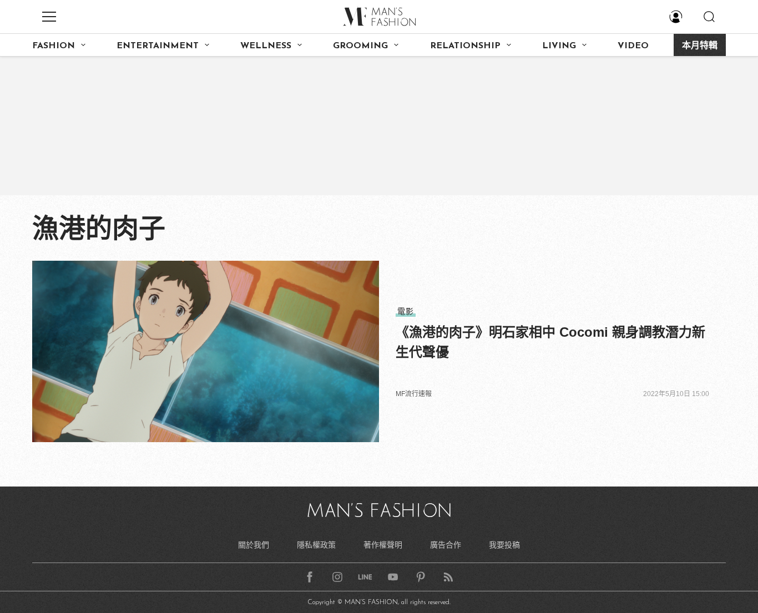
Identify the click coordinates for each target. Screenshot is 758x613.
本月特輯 (699, 46)
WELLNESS (265, 46)
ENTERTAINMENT (158, 46)
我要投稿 (504, 544)
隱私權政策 (316, 544)
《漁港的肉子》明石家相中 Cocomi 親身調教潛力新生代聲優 (550, 342)
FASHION (53, 46)
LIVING (559, 46)
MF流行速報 (414, 394)
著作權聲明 (382, 544)
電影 (405, 311)
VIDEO (633, 46)
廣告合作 (445, 544)
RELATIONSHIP (465, 46)
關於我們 (253, 544)
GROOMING (360, 46)
